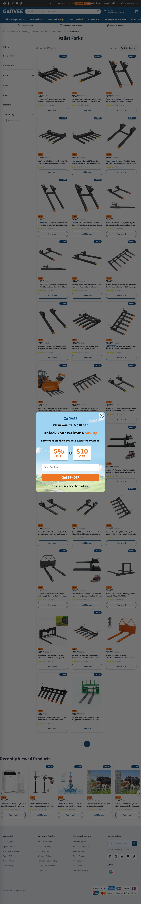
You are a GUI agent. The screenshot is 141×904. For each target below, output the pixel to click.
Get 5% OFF (70, 477)
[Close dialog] (101, 415)
